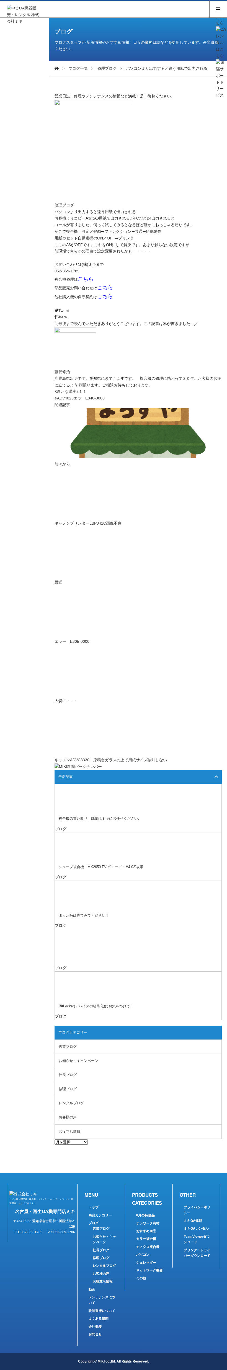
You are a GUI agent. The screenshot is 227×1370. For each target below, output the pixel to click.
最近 (58, 582)
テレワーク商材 (147, 1223)
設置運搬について (102, 1311)
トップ (94, 1207)
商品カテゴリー (100, 1215)
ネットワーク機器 (149, 1270)
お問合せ (95, 1334)
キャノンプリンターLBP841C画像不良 (88, 523)
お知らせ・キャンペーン (78, 1061)
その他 (141, 1278)
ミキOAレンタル (196, 1228)
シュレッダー (146, 1263)
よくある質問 (99, 1318)
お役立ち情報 (69, 1131)
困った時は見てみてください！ (84, 915)
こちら (86, 279)
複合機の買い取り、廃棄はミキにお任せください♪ (99, 818)
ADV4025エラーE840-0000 (81, 398)
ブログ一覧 (78, 68)
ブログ (94, 1223)
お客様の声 (68, 1117)
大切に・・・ (66, 700)
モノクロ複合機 (147, 1247)
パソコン (142, 1255)
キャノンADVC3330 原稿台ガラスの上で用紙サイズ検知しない (111, 760)
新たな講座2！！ (71, 391)
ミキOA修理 (193, 1221)
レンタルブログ (71, 1103)
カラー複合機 (146, 1239)
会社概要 (95, 1326)
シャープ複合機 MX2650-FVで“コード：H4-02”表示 (101, 867)
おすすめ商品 (146, 1231)
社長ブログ (68, 1075)
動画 (92, 1289)
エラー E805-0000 (72, 641)
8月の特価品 (145, 1215)
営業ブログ (68, 1046)
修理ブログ (107, 68)
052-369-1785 (67, 271)
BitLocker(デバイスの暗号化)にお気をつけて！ (96, 1006)
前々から (62, 464)
